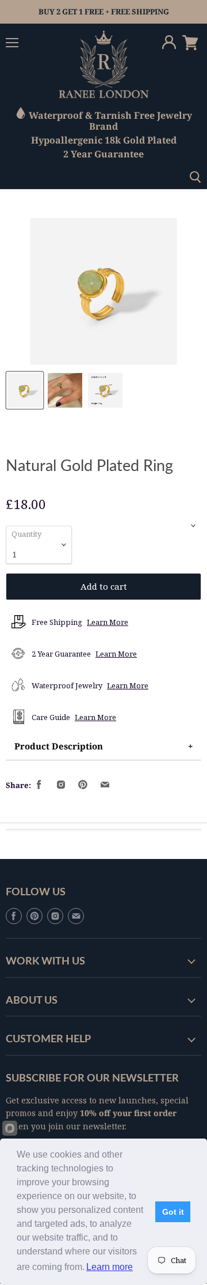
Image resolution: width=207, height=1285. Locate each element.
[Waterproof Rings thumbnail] (105, 390)
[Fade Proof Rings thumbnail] (24, 390)
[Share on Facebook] (39, 785)
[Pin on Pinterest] (83, 785)
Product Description (58, 746)
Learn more (109, 1267)
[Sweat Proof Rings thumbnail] (65, 390)
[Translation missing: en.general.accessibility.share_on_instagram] (61, 785)
